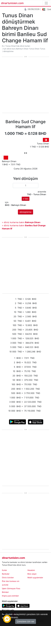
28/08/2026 (32, 9)
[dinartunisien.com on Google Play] (8, 605)
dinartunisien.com (12, 3)
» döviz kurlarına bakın (21, 222)
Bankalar (5, 574)
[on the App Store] (35, 421)
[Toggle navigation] (46, 3)
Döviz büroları (8, 577)
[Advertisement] (25, 85)
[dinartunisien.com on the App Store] (22, 605)
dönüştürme (8, 51)
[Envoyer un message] (7, 618)
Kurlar (4, 570)
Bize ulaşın (31, 574)
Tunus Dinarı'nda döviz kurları (17, 46)
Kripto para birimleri (10, 596)
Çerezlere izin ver (25, 621)
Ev (3, 46)
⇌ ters (25, 199)
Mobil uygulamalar (35, 577)
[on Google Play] (17, 421)
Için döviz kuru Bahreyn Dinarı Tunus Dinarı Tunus (24, 49)
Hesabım (31, 570)
